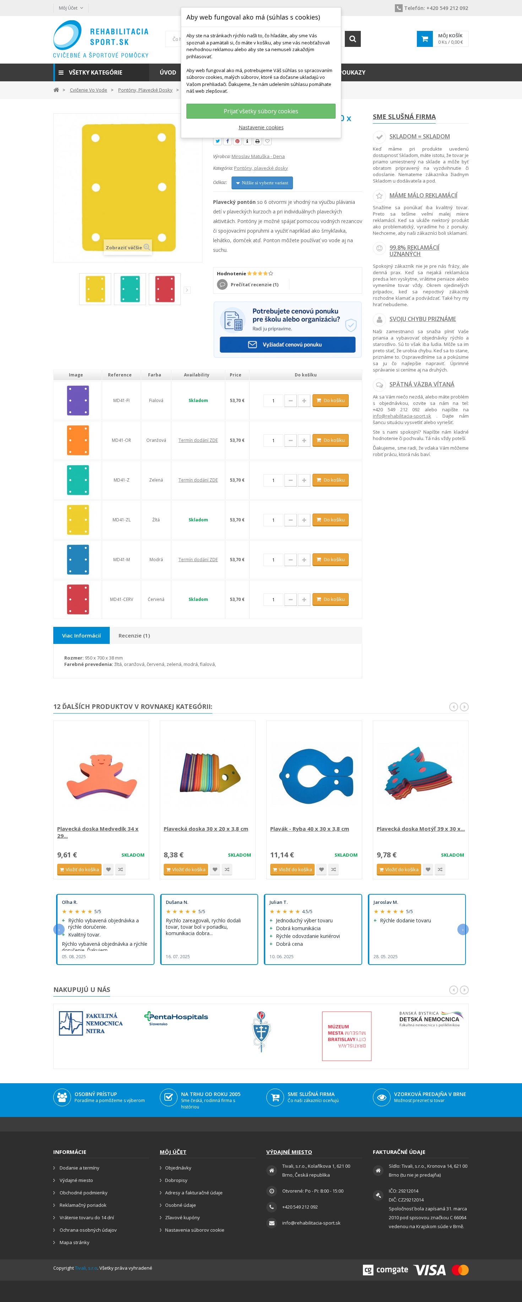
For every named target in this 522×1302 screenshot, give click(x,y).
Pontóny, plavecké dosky (261, 168)
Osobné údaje (180, 1205)
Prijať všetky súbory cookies (261, 111)
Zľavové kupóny (182, 1217)
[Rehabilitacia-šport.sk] (101, 39)
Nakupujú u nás (81, 989)
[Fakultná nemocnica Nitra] (91, 1023)
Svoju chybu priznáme (423, 319)
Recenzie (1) (134, 635)
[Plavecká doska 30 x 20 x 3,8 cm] (208, 774)
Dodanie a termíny (79, 1168)
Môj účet (173, 1151)
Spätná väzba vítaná (422, 384)
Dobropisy (176, 1180)
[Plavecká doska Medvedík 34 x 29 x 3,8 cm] (101, 774)
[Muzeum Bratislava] (347, 1036)
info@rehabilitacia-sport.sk (402, 416)
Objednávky (178, 1168)
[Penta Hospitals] (176, 1018)
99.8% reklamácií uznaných (414, 251)
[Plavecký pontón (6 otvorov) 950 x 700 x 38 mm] (95, 289)
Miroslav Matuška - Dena (258, 156)
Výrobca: (221, 156)
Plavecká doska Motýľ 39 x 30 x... (421, 828)
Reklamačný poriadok (83, 1205)
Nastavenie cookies (261, 127)
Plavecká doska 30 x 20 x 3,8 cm (206, 828)
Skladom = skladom (420, 136)
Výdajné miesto (76, 1180)
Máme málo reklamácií (423, 195)
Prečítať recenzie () (254, 284)
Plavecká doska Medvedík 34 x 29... (97, 832)
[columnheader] (77, 375)
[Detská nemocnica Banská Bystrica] (432, 1019)
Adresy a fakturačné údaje (194, 1192)
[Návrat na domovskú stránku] (56, 89)
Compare (120, 869)
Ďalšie (187, 290)
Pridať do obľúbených (108, 869)
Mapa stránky (74, 1242)
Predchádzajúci (74, 291)
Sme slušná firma (404, 116)
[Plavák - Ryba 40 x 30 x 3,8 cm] (314, 774)
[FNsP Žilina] (261, 1032)
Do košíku (334, 400)
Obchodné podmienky (83, 1192)
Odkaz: (220, 182)
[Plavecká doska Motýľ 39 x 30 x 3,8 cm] (421, 774)
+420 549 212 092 (436, 8)
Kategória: (223, 168)
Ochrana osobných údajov (88, 1230)
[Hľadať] (353, 39)
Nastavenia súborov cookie (194, 1230)
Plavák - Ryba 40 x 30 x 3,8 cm (309, 828)
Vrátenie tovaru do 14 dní (86, 1217)
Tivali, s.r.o (86, 1268)
